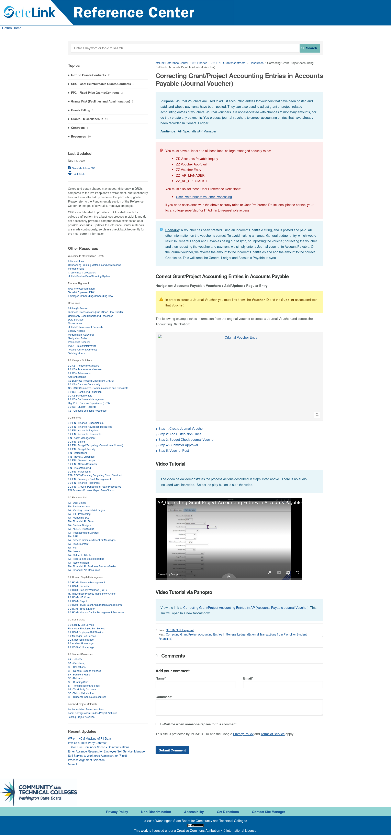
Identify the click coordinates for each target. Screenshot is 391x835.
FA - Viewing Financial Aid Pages (86, 510)
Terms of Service (273, 733)
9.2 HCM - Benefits (78, 586)
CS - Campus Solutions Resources (87, 410)
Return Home (11, 27)
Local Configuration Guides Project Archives (92, 713)
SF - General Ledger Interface (84, 670)
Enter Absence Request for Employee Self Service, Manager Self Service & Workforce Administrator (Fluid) (107, 753)
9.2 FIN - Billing (76, 441)
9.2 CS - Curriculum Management (86, 399)
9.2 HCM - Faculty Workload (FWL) (87, 590)
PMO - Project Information (82, 345)
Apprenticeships (77, 376)
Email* (248, 678)
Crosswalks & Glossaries (82, 272)
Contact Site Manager (268, 811)
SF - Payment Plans (79, 674)
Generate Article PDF (83, 168)
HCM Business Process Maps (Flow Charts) (92, 593)
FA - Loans (74, 551)
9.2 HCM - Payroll (78, 601)
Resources (257, 63)
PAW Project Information (81, 288)
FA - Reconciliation (78, 562)
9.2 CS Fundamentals (80, 395)
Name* (161, 678)
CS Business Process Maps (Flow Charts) (91, 380)
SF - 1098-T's (75, 659)
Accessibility (194, 811)
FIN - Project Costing (79, 467)
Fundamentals (76, 268)
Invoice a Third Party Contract (87, 743)
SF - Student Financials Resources (87, 696)
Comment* (164, 696)
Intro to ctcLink (76, 261)
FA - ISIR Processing (79, 514)
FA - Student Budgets (79, 525)
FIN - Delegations (77, 452)
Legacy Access (76, 330)
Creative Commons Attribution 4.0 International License (216, 830)
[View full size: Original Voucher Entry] (239, 376)
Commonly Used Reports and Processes (90, 315)
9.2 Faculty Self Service (81, 624)
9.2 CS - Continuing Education (85, 391)
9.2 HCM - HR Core (79, 597)
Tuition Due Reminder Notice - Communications (98, 747)
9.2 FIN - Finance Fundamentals (85, 422)
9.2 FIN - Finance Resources (84, 482)
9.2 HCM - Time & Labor (81, 608)
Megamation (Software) (81, 334)
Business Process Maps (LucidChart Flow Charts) (95, 312)
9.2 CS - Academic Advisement (85, 369)
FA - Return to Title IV (79, 555)
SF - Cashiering (76, 663)
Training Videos (76, 353)
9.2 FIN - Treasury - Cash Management (89, 479)
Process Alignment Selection (86, 760)
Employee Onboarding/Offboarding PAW (90, 295)
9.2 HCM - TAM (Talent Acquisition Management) (95, 604)
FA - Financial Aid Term (80, 521)
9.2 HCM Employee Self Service (85, 632)
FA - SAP (73, 536)
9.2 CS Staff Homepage (81, 647)
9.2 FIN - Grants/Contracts (228, 63)
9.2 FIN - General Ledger (82, 460)
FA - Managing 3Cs (78, 517)
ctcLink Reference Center (172, 63)
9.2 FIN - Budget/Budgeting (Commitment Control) (95, 445)
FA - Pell (72, 547)
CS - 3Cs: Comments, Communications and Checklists (98, 388)
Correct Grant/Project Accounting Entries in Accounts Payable (222, 276)
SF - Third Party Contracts (82, 689)
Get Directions (228, 811)
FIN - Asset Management (81, 438)
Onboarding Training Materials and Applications (94, 265)
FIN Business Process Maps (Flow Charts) (91, 490)
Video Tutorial (170, 464)
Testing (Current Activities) (82, 349)
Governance (75, 323)
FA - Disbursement (78, 543)
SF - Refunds (75, 678)
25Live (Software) (78, 308)
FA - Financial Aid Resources (84, 570)
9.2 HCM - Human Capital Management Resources (96, 612)
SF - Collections (77, 667)
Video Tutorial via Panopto (184, 592)
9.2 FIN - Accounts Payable (83, 430)
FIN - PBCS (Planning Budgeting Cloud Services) (95, 475)
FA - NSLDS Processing (81, 528)
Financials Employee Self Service (86, 628)
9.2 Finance (199, 63)
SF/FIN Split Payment (180, 630)
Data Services (75, 319)
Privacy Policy (243, 733)
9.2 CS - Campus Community (84, 384)
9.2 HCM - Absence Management (86, 582)
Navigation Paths (77, 338)
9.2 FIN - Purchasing (79, 471)
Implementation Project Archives (86, 709)
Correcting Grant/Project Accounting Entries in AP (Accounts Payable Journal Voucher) (246, 607)
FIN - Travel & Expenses (81, 456)
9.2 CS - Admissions (79, 373)
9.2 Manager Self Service (82, 636)
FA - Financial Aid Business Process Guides (92, 566)
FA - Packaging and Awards (83, 532)
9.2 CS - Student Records (82, 406)
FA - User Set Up (77, 502)
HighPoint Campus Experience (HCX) (89, 403)
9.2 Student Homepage (81, 639)
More (71, 764)
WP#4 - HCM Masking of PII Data (89, 738)
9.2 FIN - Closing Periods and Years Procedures (94, 486)
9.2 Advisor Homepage (80, 643)
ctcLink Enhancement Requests (85, 327)
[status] (239, 115)
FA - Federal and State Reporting (86, 558)
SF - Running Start (78, 682)
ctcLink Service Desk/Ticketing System (89, 276)
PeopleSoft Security (79, 342)
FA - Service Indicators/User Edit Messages (91, 540)
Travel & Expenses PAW (81, 292)
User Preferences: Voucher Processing (204, 196)
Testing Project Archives (81, 716)
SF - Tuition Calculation (81, 693)
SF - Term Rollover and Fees (84, 685)
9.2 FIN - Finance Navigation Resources (90, 426)
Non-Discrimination (156, 811)
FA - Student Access (79, 506)
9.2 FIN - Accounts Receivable (84, 434)
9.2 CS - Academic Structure (83, 365)
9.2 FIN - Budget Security (82, 449)
